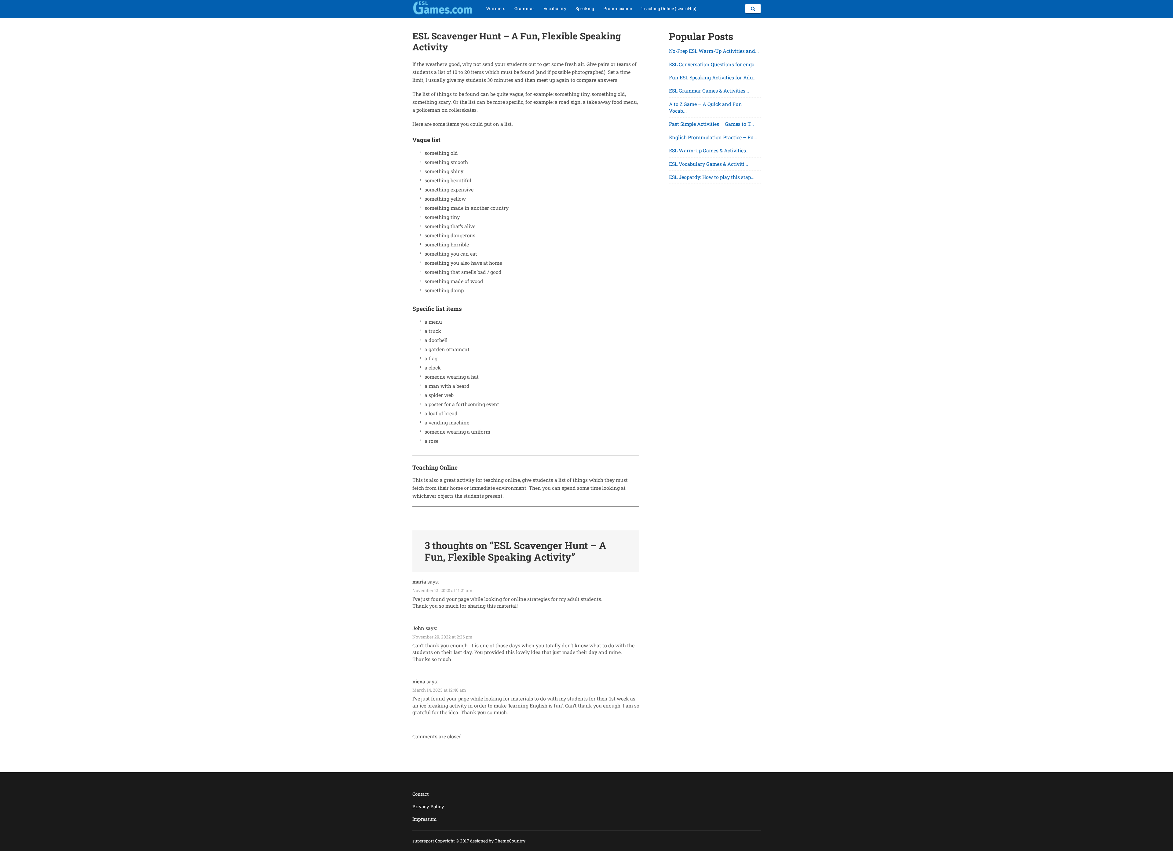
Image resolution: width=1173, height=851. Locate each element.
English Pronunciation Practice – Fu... (713, 137)
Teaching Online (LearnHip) (668, 8)
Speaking (585, 8)
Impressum (424, 819)
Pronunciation (617, 8)
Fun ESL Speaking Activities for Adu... (713, 77)
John (418, 628)
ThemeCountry (510, 841)
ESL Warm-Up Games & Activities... (709, 150)
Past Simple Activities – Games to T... (711, 124)
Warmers (495, 8)
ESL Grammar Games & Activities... (709, 90)
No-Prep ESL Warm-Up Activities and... (714, 51)
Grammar (524, 8)
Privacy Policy (428, 806)
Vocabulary (554, 8)
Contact (420, 794)
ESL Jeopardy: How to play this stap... (712, 177)
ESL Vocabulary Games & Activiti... (708, 164)
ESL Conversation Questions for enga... (713, 64)
